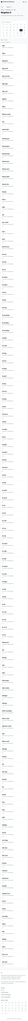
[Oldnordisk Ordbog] (7, 2)
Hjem (2, 6)
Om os (2, 990)
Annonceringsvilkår (5, 997)
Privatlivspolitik (4, 992)
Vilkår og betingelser (6, 994)
